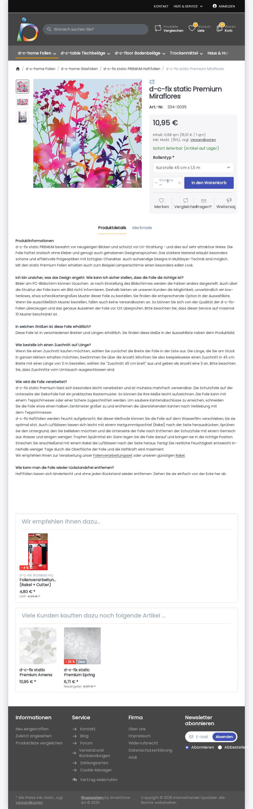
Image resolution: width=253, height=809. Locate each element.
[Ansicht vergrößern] (87, 133)
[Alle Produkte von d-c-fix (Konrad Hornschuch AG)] (152, 81)
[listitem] (87, 133)
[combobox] (95, 29)
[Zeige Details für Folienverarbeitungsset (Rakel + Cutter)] (38, 551)
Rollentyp (162, 157)
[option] (22, 86)
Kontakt (161, 6)
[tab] (112, 228)
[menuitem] (37, 53)
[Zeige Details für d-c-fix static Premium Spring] (82, 645)
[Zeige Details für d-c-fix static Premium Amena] (38, 645)
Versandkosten (203, 139)
